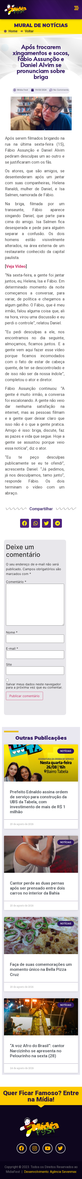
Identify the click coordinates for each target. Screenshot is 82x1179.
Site (9, 664)
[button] (24, 523)
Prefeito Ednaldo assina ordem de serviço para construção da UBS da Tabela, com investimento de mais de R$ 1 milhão (39, 802)
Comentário (16, 581)
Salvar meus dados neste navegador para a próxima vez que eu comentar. (34, 686)
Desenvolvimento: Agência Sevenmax (50, 1172)
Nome (12, 632)
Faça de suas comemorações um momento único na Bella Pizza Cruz (41, 969)
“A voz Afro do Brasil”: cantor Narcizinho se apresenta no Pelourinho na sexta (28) (37, 1050)
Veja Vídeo (16, 266)
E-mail (12, 648)
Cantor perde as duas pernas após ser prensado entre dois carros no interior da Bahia (37, 888)
